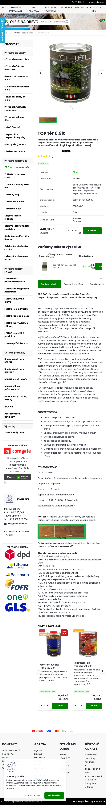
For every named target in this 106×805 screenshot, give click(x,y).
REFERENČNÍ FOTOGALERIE (15, 9)
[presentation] (40, 73)
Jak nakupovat (94, 776)
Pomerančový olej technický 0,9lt (49, 666)
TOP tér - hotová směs (23, 33)
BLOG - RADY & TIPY (94, 9)
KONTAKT (79, 7)
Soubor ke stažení (73, 284)
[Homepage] (3, 7)
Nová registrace (96, 2)
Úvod (6, 33)
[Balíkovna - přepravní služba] (17, 562)
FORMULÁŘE (67, 7)
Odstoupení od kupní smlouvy (89, 801)
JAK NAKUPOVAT (34, 9)
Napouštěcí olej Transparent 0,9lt (83, 664)
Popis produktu (49, 284)
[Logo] (21, 22)
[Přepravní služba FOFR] (17, 580)
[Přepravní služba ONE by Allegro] (17, 593)
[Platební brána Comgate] (17, 449)
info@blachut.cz (17, 523)
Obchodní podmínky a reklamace (91, 758)
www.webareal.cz (33, 801)
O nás (90, 787)
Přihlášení (79, 2)
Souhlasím (54, 795)
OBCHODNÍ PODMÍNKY (50, 9)
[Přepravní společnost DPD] (17, 550)
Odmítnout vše (32, 795)
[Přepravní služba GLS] (17, 604)
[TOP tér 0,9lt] (71, 73)
